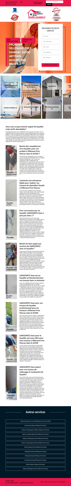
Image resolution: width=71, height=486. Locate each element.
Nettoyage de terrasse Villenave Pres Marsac (35, 451)
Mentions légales (61, 482)
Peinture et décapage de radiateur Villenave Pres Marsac (35, 430)
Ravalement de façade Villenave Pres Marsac (35, 460)
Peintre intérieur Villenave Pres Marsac (35, 464)
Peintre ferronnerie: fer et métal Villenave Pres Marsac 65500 (35, 421)
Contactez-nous (27, 40)
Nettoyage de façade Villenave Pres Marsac (35, 456)
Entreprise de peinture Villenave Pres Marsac (35, 425)
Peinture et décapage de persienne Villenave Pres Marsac (35, 443)
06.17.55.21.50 (27, 483)
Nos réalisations (12, 40)
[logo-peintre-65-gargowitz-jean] (36, 14)
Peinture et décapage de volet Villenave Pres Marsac (35, 438)
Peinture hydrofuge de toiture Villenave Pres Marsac (35, 468)
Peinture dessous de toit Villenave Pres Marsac (35, 447)
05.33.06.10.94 (12, 2)
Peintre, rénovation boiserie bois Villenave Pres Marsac (35, 434)
